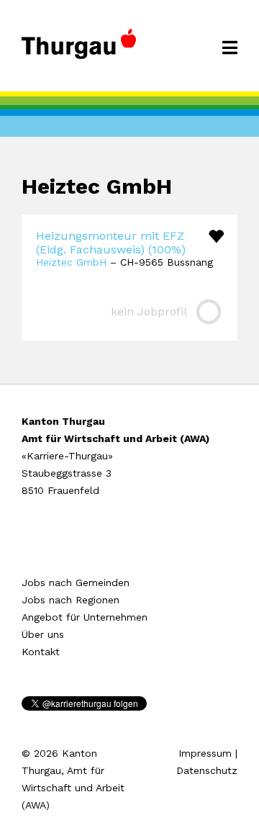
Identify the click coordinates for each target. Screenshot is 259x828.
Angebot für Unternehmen (84, 617)
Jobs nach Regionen (70, 600)
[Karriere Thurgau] (79, 50)
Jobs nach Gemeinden (76, 582)
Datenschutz (206, 770)
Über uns (43, 634)
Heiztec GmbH (71, 262)
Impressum (205, 753)
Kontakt (41, 651)
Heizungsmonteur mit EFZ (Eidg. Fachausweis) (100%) (111, 242)
